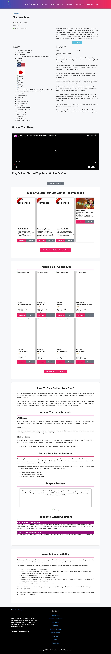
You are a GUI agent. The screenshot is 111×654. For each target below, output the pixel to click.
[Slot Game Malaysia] (9, 4)
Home (26, 4)
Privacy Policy (55, 615)
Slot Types (44, 4)
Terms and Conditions (55, 619)
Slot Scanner (80, 4)
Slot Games (34, 4)
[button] (18, 500)
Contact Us (55, 643)
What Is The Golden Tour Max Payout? (30, 532)
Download (90, 4)
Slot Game (16, 13)
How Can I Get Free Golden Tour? (28, 522)
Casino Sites (69, 4)
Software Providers (56, 4)
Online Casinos (55, 632)
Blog (97, 4)
